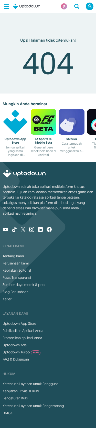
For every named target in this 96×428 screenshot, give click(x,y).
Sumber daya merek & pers (24, 284)
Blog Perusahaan (15, 292)
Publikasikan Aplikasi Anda (23, 330)
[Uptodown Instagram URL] (32, 230)
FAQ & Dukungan (16, 359)
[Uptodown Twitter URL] (23, 230)
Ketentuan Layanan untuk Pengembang (33, 405)
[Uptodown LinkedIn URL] (40, 230)
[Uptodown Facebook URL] (49, 230)
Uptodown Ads (15, 345)
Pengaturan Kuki (15, 398)
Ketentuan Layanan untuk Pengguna (31, 383)
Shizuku (71, 139)
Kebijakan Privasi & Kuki (21, 391)
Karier (7, 299)
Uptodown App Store (15, 141)
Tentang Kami (13, 256)
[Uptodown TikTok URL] (14, 230)
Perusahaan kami (16, 263)
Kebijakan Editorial (17, 270)
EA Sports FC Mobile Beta (43, 141)
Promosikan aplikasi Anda (22, 338)
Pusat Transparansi (17, 277)
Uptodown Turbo (21, 352)
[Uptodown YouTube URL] (6, 230)
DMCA (8, 413)
